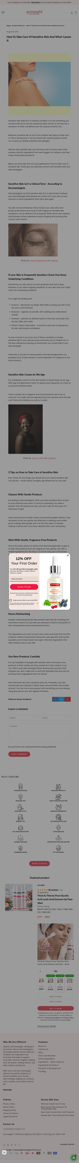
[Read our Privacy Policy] (37, 603)
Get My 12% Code (24, 587)
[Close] (67, 555)
